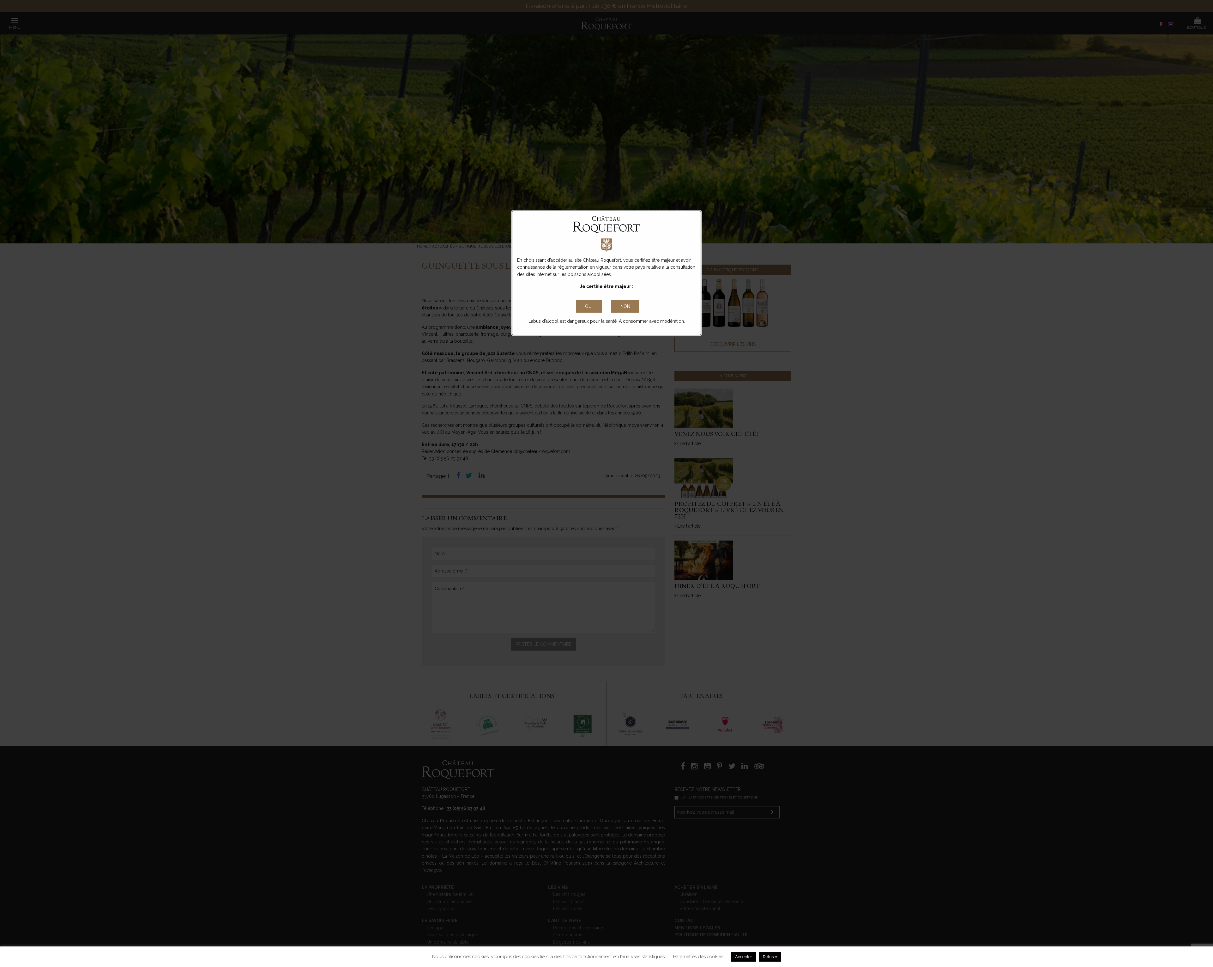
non (625, 306)
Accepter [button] (743, 956)
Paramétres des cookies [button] (698, 956)
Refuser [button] (770, 956)
